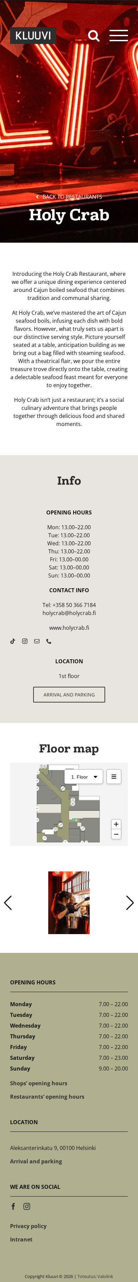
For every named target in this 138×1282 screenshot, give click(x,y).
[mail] (37, 641)
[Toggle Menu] (119, 35)
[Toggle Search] (93, 35)
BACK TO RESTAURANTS (72, 196)
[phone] (49, 641)
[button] (130, 903)
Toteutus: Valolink (95, 1276)
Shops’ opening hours (38, 1083)
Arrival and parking (36, 1161)
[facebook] (13, 1206)
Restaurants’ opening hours (47, 1096)
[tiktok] (12, 641)
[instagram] (24, 641)
